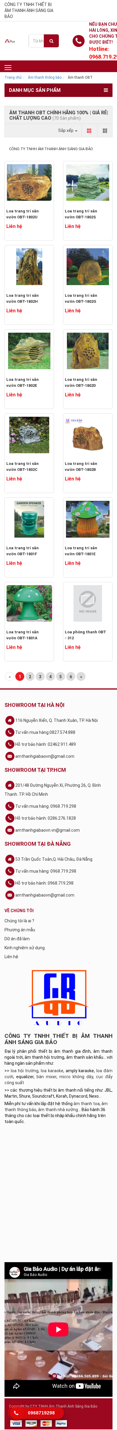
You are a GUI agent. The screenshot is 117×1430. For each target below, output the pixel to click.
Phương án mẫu (19, 929)
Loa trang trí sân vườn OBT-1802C (22, 466)
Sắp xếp (66, 130)
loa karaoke (52, 1070)
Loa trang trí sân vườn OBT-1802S (81, 214)
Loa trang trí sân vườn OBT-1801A (22, 635)
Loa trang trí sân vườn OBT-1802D (81, 382)
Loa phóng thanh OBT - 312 (85, 635)
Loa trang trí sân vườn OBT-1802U (22, 214)
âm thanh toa (87, 1103)
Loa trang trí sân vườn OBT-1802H (22, 298)
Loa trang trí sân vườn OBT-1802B (81, 466)
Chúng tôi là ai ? (19, 920)
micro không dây (76, 1076)
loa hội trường (25, 1070)
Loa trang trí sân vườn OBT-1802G (81, 298)
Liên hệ (11, 956)
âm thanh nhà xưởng (58, 1109)
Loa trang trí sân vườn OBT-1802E (22, 382)
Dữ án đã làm (17, 938)
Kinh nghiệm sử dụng (24, 947)
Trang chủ (13, 77)
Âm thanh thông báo (45, 77)
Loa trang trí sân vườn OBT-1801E (81, 551)
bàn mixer (46, 1076)
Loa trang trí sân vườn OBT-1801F (22, 551)
